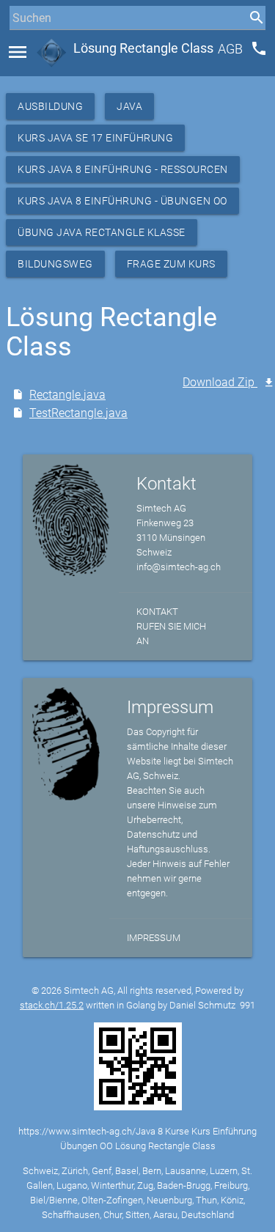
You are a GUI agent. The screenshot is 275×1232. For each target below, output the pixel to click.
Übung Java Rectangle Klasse (102, 232)
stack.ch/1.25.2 (52, 1005)
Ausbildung (50, 106)
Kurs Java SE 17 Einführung (95, 138)
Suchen (25, 45)
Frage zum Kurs (171, 264)
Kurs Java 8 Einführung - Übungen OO (122, 201)
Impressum (153, 937)
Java (129, 106)
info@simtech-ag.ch (178, 566)
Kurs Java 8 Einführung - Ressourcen (123, 169)
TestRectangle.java (78, 413)
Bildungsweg (55, 264)
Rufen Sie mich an (171, 633)
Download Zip (220, 382)
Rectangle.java (67, 395)
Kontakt (157, 611)
